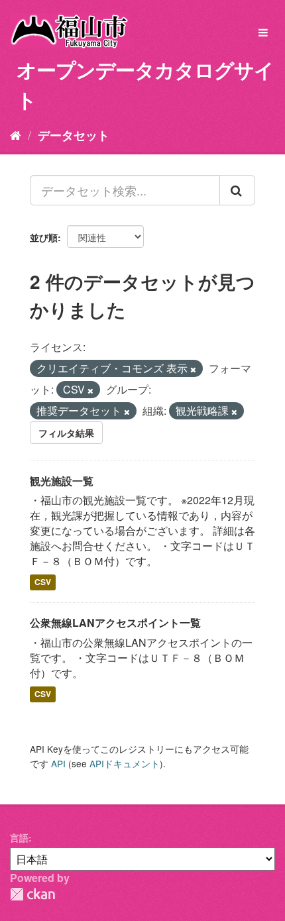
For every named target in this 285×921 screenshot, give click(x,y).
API (58, 763)
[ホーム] (15, 134)
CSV (42, 582)
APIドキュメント (124, 763)
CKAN (32, 894)
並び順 (44, 237)
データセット (73, 135)
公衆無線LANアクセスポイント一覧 (115, 622)
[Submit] (237, 190)
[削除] (193, 369)
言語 (19, 837)
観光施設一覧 (61, 480)
